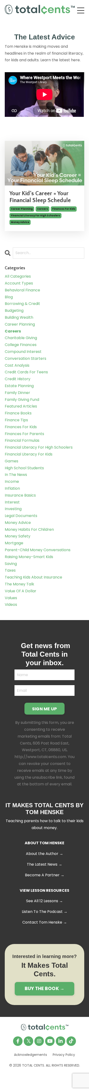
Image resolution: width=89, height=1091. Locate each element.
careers (42, 209)
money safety (17, 536)
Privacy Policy (64, 1054)
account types (19, 283)
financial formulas (22, 440)
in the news (16, 474)
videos (11, 604)
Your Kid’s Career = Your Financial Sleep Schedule (40, 197)
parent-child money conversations (37, 550)
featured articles (21, 406)
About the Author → (44, 853)
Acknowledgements (30, 1054)
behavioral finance (22, 290)
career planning (22, 209)
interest (12, 502)
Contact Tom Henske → (44, 922)
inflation (12, 488)
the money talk (19, 584)
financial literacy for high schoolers (35, 215)
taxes (10, 570)
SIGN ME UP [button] (44, 709)
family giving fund (22, 399)
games (11, 461)
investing (13, 509)
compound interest (23, 351)
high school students (24, 468)
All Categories (18, 276)
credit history (17, 379)
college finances (21, 344)
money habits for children (29, 529)
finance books (18, 413)
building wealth (19, 317)
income (12, 481)
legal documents (21, 515)
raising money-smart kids (29, 557)
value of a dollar (20, 591)
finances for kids (63, 209)
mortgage (14, 543)
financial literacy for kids (28, 454)
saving (11, 563)
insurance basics (20, 495)
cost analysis (17, 365)
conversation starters (25, 358)
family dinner (17, 392)
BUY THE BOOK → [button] (45, 988)
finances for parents (24, 433)
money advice (20, 222)
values (11, 598)
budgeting (14, 310)
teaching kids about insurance (33, 577)
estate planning (19, 386)
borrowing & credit (22, 303)
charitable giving (21, 338)
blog (9, 297)
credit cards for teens (26, 372)
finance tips (16, 420)
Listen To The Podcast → (44, 911)
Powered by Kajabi (45, 1078)
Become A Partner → (44, 875)
